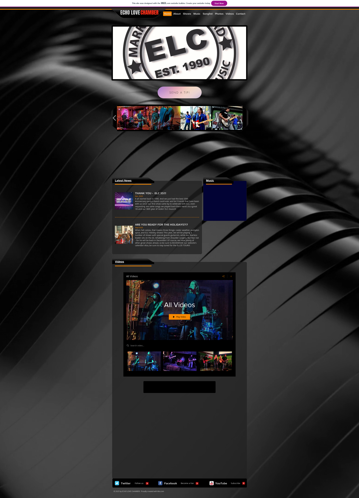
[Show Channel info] (230, 276)
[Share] (223, 276)
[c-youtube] (212, 483)
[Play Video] (144, 361)
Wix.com (160, 491)
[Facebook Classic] (160, 483)
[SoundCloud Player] (225, 194)
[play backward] (114, 118)
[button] (133, 118)
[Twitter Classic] (117, 483)
